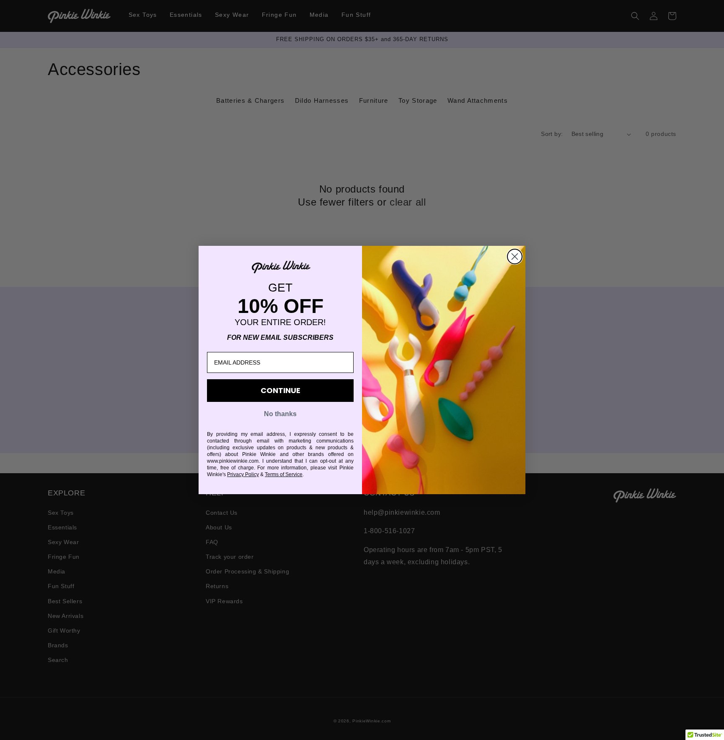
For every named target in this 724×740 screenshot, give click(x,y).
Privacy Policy (243, 474)
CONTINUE (280, 390)
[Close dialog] (514, 256)
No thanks (280, 413)
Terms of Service (284, 474)
